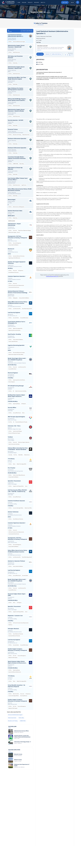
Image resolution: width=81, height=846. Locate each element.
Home (19, 2)
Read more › (39, 50)
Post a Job (64, 2)
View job (47, 54)
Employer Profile (56, 54)
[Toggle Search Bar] (77, 2)
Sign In (72, 2)
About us (43, 2)
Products (30, 2)
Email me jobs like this (27, 30)
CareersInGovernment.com (52, 276)
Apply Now (40, 54)
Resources (36, 2)
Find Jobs (24, 2)
